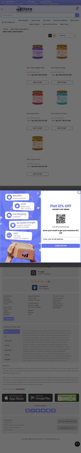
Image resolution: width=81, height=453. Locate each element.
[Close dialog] (79, 192)
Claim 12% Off (61, 245)
